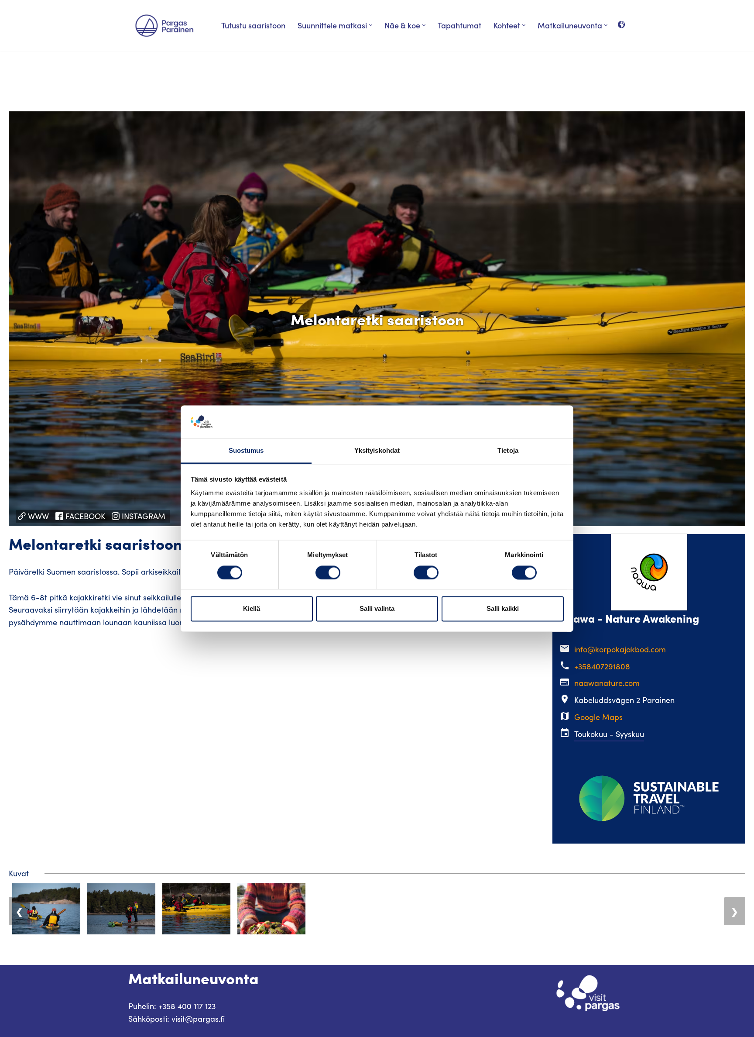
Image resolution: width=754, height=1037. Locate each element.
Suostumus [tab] (246, 451)
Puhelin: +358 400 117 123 (172, 1006)
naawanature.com (607, 683)
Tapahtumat (459, 25)
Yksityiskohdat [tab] (377, 451)
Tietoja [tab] (507, 451)
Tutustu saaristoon (253, 25)
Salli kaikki (503, 609)
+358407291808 (602, 666)
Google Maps (598, 717)
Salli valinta (377, 609)
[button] (370, 25)
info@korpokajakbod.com (620, 649)
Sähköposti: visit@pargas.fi (176, 1018)
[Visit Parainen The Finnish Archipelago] (164, 25)
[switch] (327, 572)
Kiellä (251, 609)
